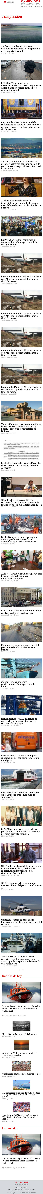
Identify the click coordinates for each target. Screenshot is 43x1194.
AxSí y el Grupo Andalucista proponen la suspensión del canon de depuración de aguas (21, 576)
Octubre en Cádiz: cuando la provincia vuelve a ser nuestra (19, 1054)
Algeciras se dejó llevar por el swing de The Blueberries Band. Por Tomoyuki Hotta (20, 1117)
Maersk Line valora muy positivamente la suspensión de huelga (18, 684)
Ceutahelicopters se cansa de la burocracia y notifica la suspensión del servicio (21, 922)
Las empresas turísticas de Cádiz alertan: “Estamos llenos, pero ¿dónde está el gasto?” (21, 1095)
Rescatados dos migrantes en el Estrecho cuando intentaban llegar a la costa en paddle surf (21, 1008)
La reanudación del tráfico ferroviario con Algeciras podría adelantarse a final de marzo (21, 279)
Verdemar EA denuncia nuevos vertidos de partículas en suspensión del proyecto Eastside (20, 48)
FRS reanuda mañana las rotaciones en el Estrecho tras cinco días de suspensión (20, 795)
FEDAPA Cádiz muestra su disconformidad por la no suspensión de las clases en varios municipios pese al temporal (21, 87)
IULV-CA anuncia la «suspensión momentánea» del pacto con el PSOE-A (21, 885)
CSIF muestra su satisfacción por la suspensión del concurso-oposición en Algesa (20, 758)
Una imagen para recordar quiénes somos (21, 1074)
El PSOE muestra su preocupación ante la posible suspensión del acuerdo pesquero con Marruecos (19, 539)
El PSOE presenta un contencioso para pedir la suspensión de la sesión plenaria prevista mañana (20, 831)
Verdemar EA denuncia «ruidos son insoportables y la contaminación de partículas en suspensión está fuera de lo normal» (21, 165)
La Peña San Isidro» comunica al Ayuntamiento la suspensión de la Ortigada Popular (19, 242)
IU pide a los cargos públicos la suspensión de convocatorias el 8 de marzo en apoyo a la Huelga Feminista (21, 502)
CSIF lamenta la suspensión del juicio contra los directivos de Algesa (21, 611)
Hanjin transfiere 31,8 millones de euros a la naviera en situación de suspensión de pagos (19, 721)
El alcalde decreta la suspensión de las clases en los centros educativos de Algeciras (21, 465)
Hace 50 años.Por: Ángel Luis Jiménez (19, 1034)
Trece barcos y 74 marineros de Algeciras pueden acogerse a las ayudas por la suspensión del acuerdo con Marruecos (20, 960)
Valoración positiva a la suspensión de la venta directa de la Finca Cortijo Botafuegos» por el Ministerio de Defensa (21, 427)
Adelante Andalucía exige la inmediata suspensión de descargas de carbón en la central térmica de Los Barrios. (21, 204)
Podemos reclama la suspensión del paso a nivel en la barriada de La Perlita (20, 647)
